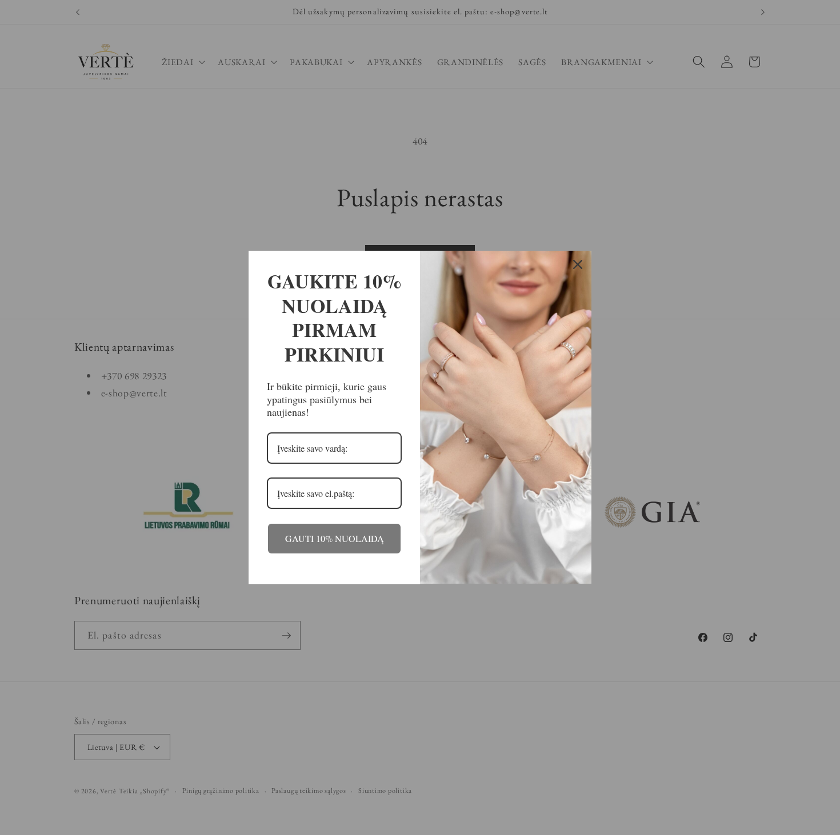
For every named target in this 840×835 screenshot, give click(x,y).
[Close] (577, 264)
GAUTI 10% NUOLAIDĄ (334, 538)
